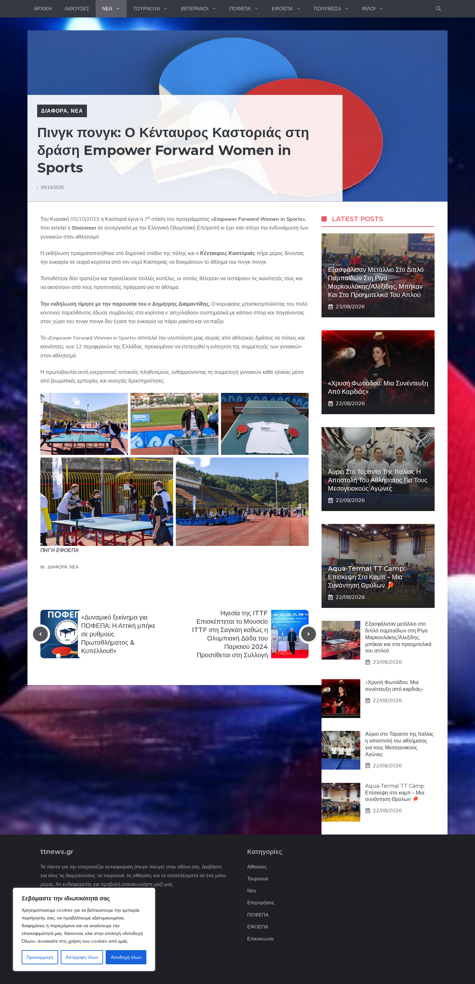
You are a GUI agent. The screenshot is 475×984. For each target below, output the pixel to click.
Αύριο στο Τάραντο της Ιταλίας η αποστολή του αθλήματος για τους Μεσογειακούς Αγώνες (378, 480)
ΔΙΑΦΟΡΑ (54, 111)
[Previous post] (40, 634)
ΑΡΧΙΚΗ (43, 8)
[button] (439, 8)
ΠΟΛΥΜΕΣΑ (327, 8)
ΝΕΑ (107, 8)
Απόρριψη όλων (82, 957)
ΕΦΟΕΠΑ (282, 8)
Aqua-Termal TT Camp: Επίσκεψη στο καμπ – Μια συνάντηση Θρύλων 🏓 (367, 577)
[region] (84, 929)
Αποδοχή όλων (126, 957)
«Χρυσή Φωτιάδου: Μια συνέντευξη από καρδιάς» (394, 685)
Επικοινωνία (260, 939)
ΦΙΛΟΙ (368, 8)
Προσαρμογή (39, 957)
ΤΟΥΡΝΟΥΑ (146, 8)
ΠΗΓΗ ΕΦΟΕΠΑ (59, 550)
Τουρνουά (257, 879)
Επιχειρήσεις (260, 902)
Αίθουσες (257, 867)
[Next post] (308, 634)
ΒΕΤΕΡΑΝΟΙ (194, 8)
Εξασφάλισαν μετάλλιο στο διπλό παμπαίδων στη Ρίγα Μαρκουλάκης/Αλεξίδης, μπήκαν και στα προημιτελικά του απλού (398, 637)
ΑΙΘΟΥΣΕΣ (77, 8)
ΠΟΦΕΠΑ (240, 8)
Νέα (251, 890)
